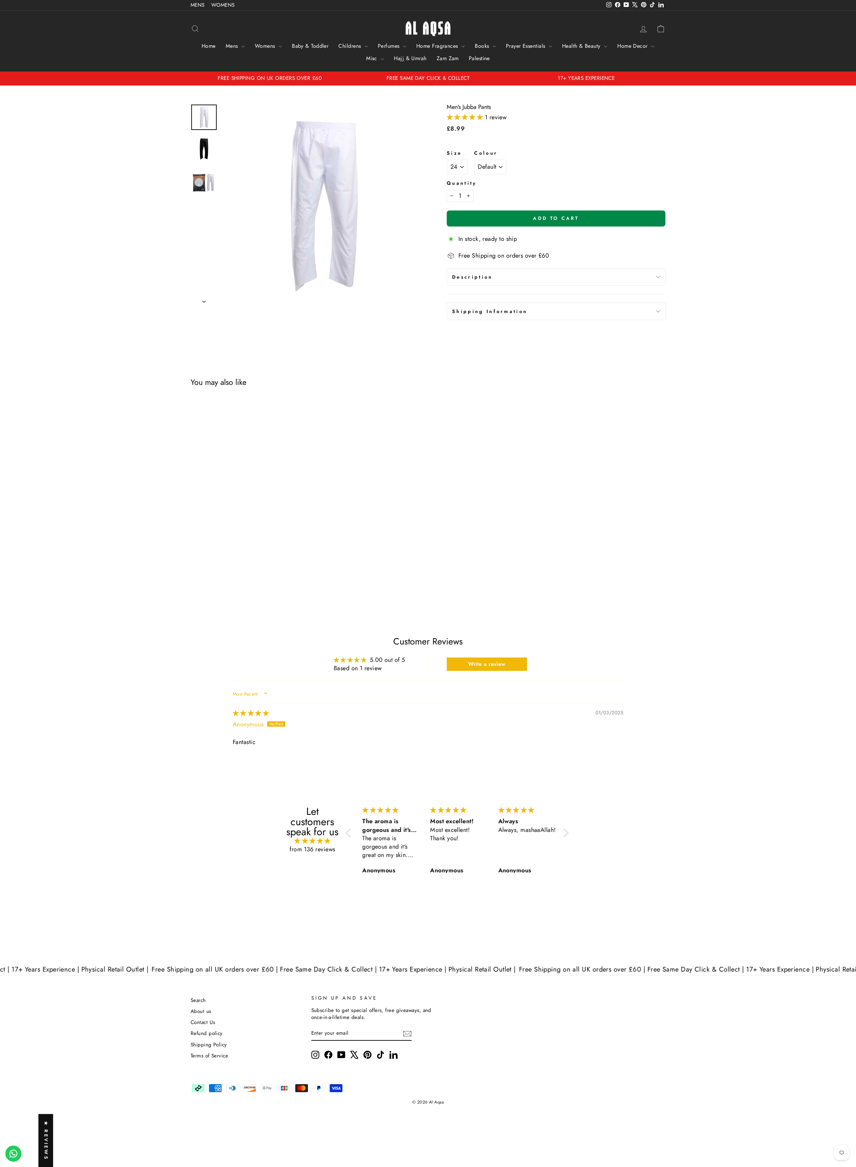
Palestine (479, 58)
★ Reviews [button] (46, 1140)
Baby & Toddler (310, 46)
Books (483, 46)
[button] (466, 117)
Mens (233, 46)
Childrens (350, 46)
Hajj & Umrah (410, 58)
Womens (266, 46)
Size (454, 153)
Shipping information (489, 311)
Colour (486, 153)
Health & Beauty (582, 46)
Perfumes (389, 46)
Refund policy (207, 1033)
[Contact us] (13, 1154)
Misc (372, 58)
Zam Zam (448, 58)
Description (472, 277)
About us (201, 1011)
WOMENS (223, 5)
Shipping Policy (209, 1044)
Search (198, 1000)
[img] (251, 713)
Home (209, 46)
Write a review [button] (487, 664)
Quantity (462, 183)
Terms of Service (209, 1055)
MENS (198, 5)
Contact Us (203, 1022)
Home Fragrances (438, 46)
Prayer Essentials (526, 46)
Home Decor (633, 46)
